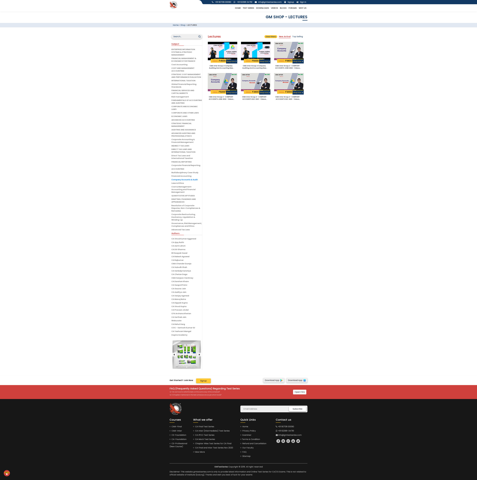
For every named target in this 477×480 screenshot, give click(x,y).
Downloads (262, 8)
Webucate (176, 320)
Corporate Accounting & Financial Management (183, 140)
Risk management (180, 97)
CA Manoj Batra (178, 299)
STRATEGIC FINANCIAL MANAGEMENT (181, 124)
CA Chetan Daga (179, 274)
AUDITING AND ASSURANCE (183, 130)
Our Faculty (248, 447)
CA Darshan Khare (180, 281)
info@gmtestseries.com (290, 435)
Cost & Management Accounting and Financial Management (183, 189)
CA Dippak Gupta (179, 303)
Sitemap (246, 456)
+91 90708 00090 (285, 426)
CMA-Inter (176, 430)
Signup (203, 380)
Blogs (283, 8)
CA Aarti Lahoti (178, 246)
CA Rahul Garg (178, 324)
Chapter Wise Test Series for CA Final (213, 443)
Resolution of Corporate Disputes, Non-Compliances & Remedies (185, 208)
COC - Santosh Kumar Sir (183, 327)
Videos (274, 8)
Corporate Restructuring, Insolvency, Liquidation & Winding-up (183, 217)
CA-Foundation (178, 439)
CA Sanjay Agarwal (180, 295)
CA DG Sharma (178, 249)
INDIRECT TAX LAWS (180, 146)
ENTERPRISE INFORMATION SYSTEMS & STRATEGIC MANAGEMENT (183, 52)
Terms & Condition (251, 439)
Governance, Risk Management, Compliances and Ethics (186, 224)
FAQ (244, 452)
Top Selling (297, 36)
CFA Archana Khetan (181, 313)
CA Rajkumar (177, 260)
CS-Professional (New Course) (178, 445)
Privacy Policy (249, 430)
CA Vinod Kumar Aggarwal (183, 239)
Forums (293, 8)
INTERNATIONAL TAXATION (183, 80)
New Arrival (285, 36)
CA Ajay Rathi (177, 242)
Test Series (248, 8)
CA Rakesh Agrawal (180, 256)
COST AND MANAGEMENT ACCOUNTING (182, 69)
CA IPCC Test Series (204, 435)
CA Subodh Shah (179, 267)
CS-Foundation (178, 435)
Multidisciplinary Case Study (184, 172)
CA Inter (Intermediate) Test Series (212, 430)
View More (200, 452)
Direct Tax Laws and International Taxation (182, 157)
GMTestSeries (221, 466)
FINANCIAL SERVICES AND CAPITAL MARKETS (182, 91)
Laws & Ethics (177, 183)
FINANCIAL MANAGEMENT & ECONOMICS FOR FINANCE (183, 59)
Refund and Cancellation (254, 443)
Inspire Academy (179, 335)
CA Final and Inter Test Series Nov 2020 (214, 447)
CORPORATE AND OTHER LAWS (185, 113)
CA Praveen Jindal (180, 310)
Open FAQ (300, 392)
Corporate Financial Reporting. (186, 165)
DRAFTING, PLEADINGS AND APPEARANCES (183, 200)
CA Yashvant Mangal (181, 331)
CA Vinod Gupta (178, 306)
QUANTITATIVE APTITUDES (183, 195)
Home (238, 8)
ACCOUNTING (177, 169)
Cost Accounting (179, 64)
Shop (182, 25)
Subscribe (297, 408)
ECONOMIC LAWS (179, 116)
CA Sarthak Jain (178, 317)
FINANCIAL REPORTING (181, 162)
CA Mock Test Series (205, 439)
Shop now (231, 61)
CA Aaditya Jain (178, 292)
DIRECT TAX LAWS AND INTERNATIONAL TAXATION (183, 150)
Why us (302, 8)
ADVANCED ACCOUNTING (183, 120)
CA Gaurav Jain (178, 288)
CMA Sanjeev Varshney (182, 278)
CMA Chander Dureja (181, 263)
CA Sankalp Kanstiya (181, 271)
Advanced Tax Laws (180, 229)
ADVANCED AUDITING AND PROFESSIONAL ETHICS (183, 134)
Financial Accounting (181, 176)
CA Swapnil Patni (179, 285)
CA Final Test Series (204, 426)
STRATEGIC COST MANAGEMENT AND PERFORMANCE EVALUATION (186, 75)
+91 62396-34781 (286, 430)
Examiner (246, 435)
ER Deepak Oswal (179, 253)
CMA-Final (176, 426)
